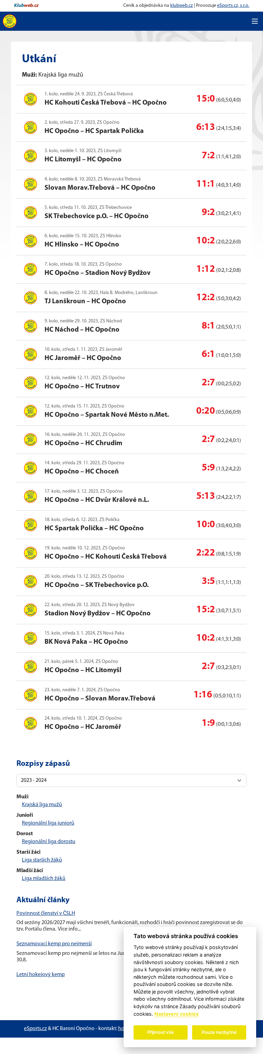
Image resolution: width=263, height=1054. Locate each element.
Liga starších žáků (42, 860)
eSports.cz (35, 1028)
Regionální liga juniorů (48, 823)
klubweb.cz (181, 5)
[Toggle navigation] (254, 21)
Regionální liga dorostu (48, 841)
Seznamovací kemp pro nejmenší (54, 944)
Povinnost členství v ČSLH (45, 913)
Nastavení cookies (176, 1014)
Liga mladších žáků (43, 878)
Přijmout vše (160, 1032)
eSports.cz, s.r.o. (233, 5)
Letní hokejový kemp (40, 974)
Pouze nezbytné (219, 1032)
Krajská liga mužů (42, 805)
